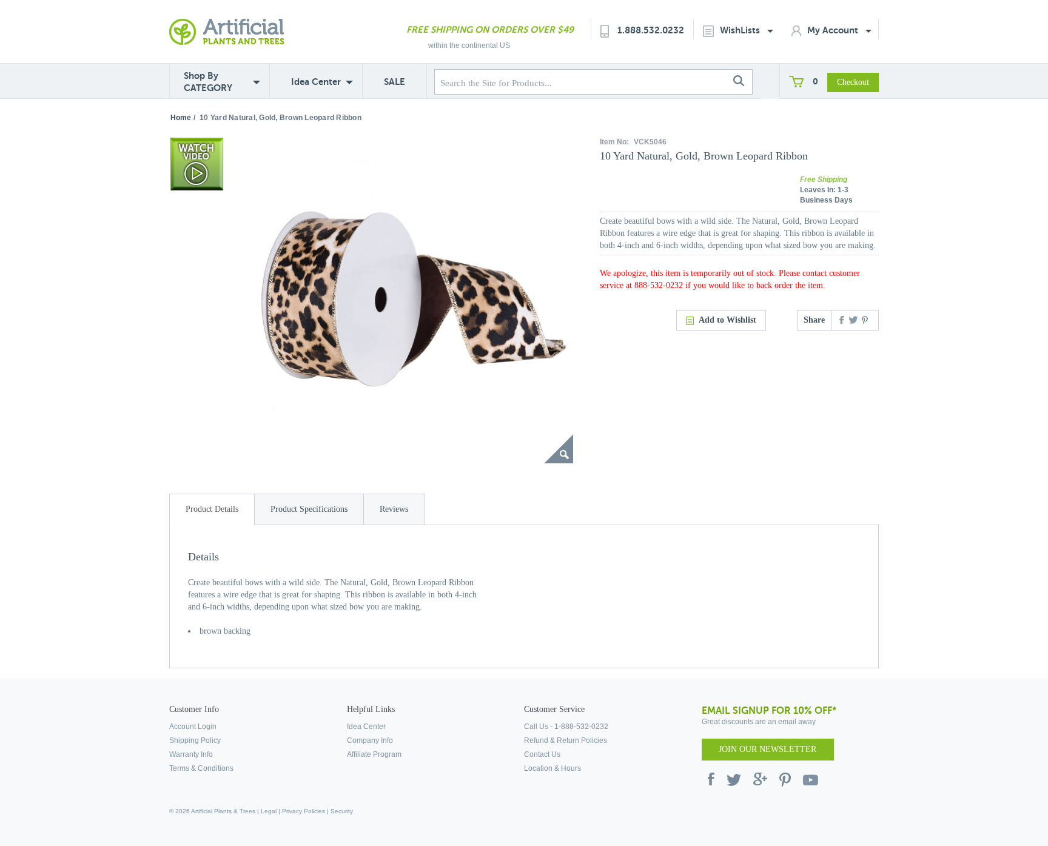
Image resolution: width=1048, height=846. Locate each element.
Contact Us (542, 754)
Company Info (370, 740)
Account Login (193, 726)
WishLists (741, 30)
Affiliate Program (374, 754)
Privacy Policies (303, 811)
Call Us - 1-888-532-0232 (566, 726)
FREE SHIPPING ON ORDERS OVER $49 (490, 29)
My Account (834, 30)
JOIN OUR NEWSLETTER (767, 749)
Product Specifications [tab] (309, 509)
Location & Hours (552, 768)
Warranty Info (191, 754)
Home (180, 117)
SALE (394, 81)
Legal (269, 811)
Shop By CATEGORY (208, 81)
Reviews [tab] (394, 509)
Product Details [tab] (212, 509)
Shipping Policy (195, 740)
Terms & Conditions (201, 768)
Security (342, 811)
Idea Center (316, 81)
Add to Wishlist (727, 319)
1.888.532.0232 (650, 30)
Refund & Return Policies (565, 740)
